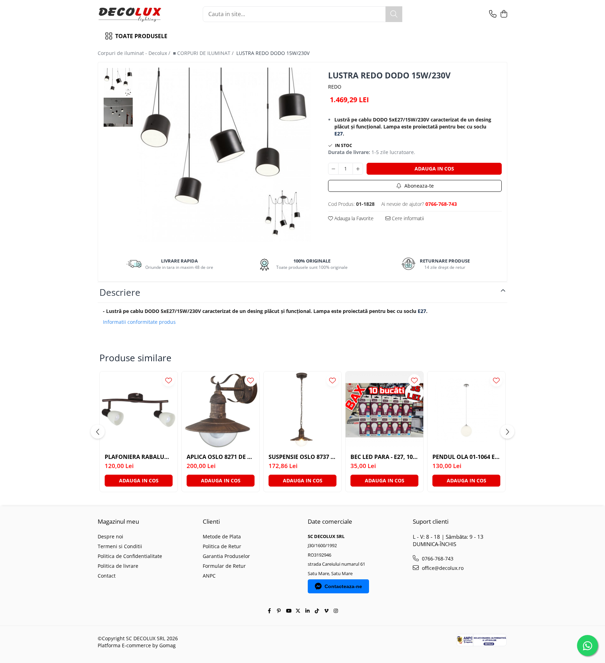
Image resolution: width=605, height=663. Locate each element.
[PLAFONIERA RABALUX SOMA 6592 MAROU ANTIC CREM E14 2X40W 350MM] (139, 410)
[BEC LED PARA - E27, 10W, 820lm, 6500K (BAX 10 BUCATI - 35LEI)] (384, 410)
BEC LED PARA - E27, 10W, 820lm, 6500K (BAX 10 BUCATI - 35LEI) (384, 457)
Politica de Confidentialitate (130, 556)
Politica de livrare (118, 566)
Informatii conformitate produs (139, 322)
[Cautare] (393, 14)
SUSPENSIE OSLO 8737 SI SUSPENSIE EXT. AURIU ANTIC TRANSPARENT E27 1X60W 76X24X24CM (302, 457)
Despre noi (110, 536)
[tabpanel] (224, 155)
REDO (334, 86)
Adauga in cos (434, 168)
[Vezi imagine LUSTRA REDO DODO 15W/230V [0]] (118, 82)
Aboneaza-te (418, 185)
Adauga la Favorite (353, 218)
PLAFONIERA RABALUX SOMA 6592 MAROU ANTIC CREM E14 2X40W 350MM (139, 457)
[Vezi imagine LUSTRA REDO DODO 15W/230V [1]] (118, 112)
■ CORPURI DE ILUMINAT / (204, 53)
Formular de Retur (224, 566)
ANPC (209, 575)
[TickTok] (317, 610)
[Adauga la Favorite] (168, 380)
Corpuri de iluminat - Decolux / (135, 53)
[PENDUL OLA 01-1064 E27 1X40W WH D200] (466, 410)
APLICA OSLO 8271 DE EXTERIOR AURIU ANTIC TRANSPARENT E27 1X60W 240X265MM (221, 457)
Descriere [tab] (119, 292)
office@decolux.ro (442, 568)
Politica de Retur (222, 546)
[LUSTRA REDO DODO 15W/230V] (224, 155)
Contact (107, 575)
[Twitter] (298, 610)
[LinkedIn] (307, 610)
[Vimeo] (326, 610)
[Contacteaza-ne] (492, 14)
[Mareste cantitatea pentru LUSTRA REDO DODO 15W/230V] (358, 169)
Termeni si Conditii (120, 546)
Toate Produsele (141, 36)
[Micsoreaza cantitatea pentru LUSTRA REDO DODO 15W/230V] (333, 169)
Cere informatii (407, 218)
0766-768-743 (436, 558)
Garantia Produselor (226, 556)
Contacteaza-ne (343, 586)
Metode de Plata (222, 536)
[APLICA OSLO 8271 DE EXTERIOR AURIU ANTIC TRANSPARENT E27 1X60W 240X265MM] (220, 410)
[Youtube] (288, 610)
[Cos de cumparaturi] (503, 14)
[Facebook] (269, 610)
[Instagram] (336, 610)
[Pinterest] (279, 610)
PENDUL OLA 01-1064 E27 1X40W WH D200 (466, 457)
